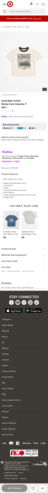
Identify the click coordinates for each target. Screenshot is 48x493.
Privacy (20, 472)
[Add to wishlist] (33, 488)
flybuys (5, 337)
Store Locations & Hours (11, 400)
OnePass (5, 354)
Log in (17, 161)
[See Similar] (17, 213)
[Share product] (42, 488)
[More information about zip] (35, 128)
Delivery (5, 417)
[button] (14, 488)
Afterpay (5, 348)
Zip (3, 342)
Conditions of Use (10, 472)
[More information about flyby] (32, 116)
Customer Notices (9, 371)
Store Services (7, 435)
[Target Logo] (10, 4)
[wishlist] (37, 4)
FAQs (4, 394)
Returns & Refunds (9, 423)
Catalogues (6, 319)
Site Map (23, 478)
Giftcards (5, 331)
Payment (5, 411)
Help (3, 383)
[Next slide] (46, 62)
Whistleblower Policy (11, 475)
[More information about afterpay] (13, 128)
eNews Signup (7, 325)
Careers (5, 365)
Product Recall (7, 377)
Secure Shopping (8, 429)
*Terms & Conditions (11, 478)
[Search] (4, 11)
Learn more (7, 161)
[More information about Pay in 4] (25, 128)
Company (5, 360)
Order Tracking (8, 388)
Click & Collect (7, 406)
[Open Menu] (4, 4)
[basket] (43, 4)
